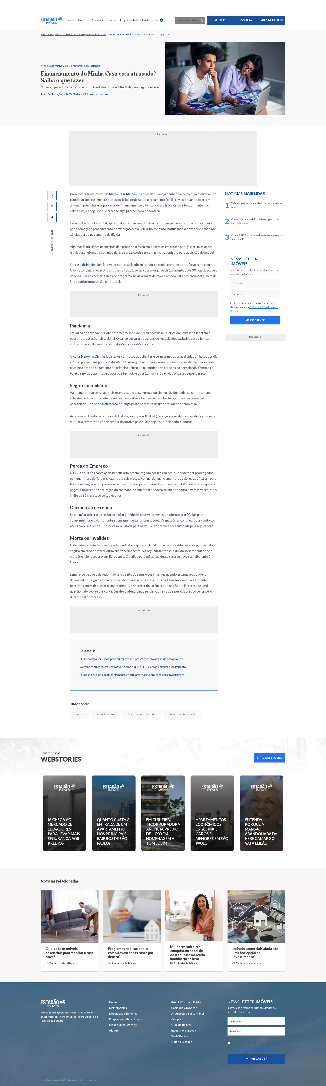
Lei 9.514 (100, 223)
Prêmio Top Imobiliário (186, 1002)
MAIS (269, 757)
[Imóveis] (53, 1003)
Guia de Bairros (181, 1024)
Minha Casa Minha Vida (125, 194)
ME (256, 1058)
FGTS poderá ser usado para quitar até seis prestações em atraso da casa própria (131, 659)
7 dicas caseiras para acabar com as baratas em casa (257, 205)
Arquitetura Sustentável (187, 1013)
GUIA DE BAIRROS (272, 20)
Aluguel (114, 1030)
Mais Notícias (118, 1008)
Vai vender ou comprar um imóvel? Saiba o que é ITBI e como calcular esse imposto (132, 666)
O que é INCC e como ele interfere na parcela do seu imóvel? (257, 237)
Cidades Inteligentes (123, 1024)
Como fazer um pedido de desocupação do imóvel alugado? (255, 221)
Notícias (83, 20)
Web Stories (179, 1036)
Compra (176, 1019)
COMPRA (246, 20)
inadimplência (95, 265)
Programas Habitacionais (134, 20)
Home (71, 20)
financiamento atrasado (141, 714)
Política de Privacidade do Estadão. (254, 1047)
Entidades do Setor (184, 1008)
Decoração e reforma (104, 20)
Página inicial (47, 34)
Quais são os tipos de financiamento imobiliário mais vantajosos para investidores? (132, 674)
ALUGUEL (220, 20)
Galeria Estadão (181, 1041)
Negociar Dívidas (93, 356)
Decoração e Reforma (123, 1013)
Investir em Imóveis (184, 1030)
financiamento (108, 404)
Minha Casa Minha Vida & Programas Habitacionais (80, 34)
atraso (79, 714)
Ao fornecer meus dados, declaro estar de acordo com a (254, 307)
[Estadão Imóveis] (51, 20)
